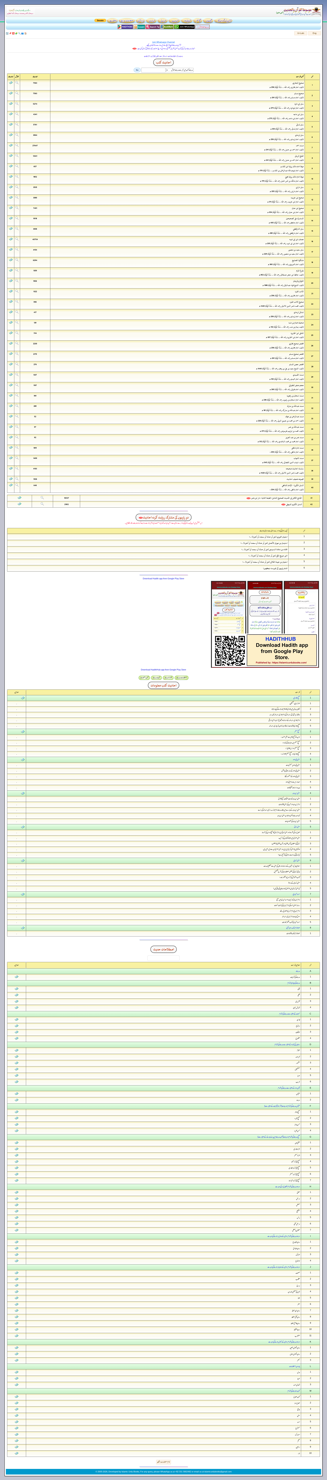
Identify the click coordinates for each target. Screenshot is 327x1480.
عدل (298, 1372)
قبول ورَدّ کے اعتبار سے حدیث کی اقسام (289, 1088)
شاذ (299, 1298)
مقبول (298, 1094)
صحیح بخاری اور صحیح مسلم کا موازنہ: (290, 754)
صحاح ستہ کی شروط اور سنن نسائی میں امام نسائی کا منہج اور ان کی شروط (281, 832)
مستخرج (297, 1428)
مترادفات (147, 56)
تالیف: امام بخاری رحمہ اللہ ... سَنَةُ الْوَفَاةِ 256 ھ (286, 87)
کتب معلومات (144, 678)
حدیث (298, 971)
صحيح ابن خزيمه (297, 198)
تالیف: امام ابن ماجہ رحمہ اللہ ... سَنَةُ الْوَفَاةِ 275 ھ (285, 118)
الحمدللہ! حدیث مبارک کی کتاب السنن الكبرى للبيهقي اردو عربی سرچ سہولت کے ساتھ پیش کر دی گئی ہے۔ (166, 49)
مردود (298, 1100)
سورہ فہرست (163, 56)
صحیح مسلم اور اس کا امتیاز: (292, 748)
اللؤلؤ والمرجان (298, 281)
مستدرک (297, 1435)
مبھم (298, 1360)
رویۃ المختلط (297, 1330)
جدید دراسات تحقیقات (293, 788)
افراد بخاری (297, 1149)
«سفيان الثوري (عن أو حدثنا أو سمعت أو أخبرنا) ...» (268, 537)
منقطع (298, 1211)
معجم (298, 1441)
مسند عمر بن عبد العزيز (295, 437)
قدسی (298, 1020)
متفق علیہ (297, 1143)
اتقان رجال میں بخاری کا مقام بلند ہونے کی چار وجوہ (285, 709)
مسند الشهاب (299, 458)
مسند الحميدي (298, 375)
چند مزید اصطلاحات (294, 1366)
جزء (299, 1454)
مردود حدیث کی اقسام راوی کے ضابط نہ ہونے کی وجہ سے (283, 1267)
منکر (298, 1305)
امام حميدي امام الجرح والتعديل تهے (290, 911)
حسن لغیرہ (297, 1131)
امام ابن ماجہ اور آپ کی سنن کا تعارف (289, 804)
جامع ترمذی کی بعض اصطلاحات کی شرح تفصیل (287, 872)
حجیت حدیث (156, 678)
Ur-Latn (300, 33)
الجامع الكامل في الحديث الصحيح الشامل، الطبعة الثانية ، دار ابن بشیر (276, 498)
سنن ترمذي (299, 135)
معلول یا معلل (296, 1230)
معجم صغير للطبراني (296, 385)
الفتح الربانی (299, 156)
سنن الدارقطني (298, 229)
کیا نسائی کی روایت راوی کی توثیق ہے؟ (289, 855)
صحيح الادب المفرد (297, 302)
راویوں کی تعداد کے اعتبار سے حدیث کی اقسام (287, 1045)
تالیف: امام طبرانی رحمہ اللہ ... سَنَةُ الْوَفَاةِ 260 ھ (287, 389)
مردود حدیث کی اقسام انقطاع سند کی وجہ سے (287, 1187)
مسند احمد (300, 146)
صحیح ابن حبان (298, 208)
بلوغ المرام (300, 271)
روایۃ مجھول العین (295, 1348)
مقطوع (298, 1039)
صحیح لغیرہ (297, 1118)
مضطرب (297, 1336)
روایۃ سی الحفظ (296, 1311)
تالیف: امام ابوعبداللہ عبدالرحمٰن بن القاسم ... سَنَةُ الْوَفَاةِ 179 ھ (281, 170)
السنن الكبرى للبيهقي (294, 504)
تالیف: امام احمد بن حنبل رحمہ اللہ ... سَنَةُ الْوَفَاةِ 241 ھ (284, 150)
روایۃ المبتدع (296, 1242)
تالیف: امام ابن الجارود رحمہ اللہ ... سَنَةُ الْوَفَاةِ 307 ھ (285, 337)
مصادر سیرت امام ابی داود (293, 782)
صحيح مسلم (299, 93)
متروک (298, 1255)
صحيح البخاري (298, 83)
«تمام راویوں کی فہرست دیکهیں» (275, 568)
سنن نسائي (300, 125)
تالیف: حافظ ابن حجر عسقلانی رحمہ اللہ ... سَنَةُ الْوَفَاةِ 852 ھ (281, 275)
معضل (298, 1205)
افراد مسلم (297, 1156)
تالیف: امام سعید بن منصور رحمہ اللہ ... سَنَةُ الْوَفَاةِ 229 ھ (283, 254)
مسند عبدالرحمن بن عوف (294, 416)
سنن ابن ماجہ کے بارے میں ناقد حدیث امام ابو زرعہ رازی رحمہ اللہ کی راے (279, 810)
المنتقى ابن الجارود (297, 333)
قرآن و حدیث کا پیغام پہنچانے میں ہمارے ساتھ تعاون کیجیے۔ (163, 45)
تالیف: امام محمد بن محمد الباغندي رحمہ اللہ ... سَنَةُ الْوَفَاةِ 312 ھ (281, 441)
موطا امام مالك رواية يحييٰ (294, 177)
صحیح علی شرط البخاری (294, 1168)
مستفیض (297, 1069)
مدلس (298, 1218)
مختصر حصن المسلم (296, 364)
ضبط (298, 1379)
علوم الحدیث (168, 678)
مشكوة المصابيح (298, 260)
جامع (298, 1409)
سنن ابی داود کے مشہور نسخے (292, 776)
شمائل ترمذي (299, 312)
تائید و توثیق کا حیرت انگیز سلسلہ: (290, 737)
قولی (299, 989)
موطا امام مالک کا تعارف (293, 933)
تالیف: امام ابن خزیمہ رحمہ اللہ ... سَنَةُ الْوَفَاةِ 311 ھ (285, 202)
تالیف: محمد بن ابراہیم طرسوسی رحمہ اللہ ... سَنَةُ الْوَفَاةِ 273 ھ (282, 431)
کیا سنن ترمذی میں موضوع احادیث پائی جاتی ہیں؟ (286, 889)
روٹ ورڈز (180, 56)
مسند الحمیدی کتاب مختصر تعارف (291, 922)
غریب (298, 1082)
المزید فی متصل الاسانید (294, 1292)
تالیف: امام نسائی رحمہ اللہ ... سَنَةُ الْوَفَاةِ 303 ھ (287, 129)
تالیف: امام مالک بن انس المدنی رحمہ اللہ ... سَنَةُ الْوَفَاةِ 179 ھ (282, 181)
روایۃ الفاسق (296, 1249)
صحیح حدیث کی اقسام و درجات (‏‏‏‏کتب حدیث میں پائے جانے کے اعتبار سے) (279, 1137)
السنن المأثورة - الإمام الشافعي (293, 485)
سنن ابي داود (299, 104)
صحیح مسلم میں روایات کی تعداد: (291, 743)
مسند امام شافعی (297, 448)
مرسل (298, 1199)
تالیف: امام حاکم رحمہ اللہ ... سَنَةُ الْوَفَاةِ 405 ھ (286, 223)
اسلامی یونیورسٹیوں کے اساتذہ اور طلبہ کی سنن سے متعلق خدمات (282, 866)
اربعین (298, 1447)
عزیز (298, 1076)
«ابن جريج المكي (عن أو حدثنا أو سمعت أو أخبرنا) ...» (268, 556)
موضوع (297, 1261)
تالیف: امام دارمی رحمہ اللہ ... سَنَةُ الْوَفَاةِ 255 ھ (287, 191)
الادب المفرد (299, 291)
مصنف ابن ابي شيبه (296, 239)
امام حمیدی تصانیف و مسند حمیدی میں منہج (288, 900)
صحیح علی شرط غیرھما (294, 1181)
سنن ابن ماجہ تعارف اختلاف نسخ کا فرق (289, 799)
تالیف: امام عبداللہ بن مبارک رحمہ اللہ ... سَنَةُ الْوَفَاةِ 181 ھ (283, 410)
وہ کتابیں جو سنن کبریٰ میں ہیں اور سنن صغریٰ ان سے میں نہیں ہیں (281, 849)
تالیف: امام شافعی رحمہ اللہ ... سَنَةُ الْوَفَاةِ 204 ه (287, 452)
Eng (314, 33)
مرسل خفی (297, 1224)
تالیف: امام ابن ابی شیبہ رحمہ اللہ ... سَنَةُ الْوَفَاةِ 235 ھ (284, 243)
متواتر (298, 1051)
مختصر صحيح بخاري (296, 344)
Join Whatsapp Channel (163, 42)
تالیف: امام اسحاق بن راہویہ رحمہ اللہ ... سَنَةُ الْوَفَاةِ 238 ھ (283, 400)
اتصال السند (296, 1385)
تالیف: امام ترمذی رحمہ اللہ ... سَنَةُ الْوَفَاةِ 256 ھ (286, 139)
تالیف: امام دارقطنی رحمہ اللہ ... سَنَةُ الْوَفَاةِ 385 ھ (286, 233)
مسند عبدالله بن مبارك (295, 406)
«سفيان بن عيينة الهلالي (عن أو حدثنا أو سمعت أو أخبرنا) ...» (265, 562)
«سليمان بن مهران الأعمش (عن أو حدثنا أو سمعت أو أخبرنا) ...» (264, 543)
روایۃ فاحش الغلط (295, 1323)
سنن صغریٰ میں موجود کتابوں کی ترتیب (289, 838)
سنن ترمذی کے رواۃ (294, 883)
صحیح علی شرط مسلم (295, 1174)
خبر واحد (298, 1057)
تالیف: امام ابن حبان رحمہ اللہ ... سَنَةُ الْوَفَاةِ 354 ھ (285, 212)
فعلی (299, 995)
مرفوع (298, 1026)
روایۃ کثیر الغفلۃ (296, 1317)
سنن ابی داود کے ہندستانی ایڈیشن (290, 771)
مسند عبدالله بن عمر (296, 427)
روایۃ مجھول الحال (295, 1354)
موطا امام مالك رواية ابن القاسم (292, 166)
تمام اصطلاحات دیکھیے (163, 1462)
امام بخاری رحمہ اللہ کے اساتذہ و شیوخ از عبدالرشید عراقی (284, 720)
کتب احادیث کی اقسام (293, 1391)
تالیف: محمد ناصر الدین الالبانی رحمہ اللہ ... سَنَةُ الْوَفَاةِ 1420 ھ (281, 306)
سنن (298, 1416)
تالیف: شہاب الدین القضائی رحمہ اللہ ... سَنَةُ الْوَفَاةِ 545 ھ (283, 462)
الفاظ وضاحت (172, 56)
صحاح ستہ (297, 1403)
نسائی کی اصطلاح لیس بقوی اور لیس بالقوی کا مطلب (286, 844)
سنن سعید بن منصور (296, 250)
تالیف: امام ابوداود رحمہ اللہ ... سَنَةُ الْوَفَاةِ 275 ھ (286, 108)
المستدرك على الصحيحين (295, 218)
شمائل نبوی (296, 1008)
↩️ (7, 33)
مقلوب (298, 1279)
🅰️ (13, 33)
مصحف (298, 1273)
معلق (298, 1193)
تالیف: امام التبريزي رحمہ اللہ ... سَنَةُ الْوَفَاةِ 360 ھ (286, 264)
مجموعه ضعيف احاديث (295, 479)
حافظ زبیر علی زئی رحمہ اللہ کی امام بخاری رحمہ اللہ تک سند (285, 715)
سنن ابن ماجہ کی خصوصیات (292, 821)
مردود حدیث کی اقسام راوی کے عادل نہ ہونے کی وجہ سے (283, 1236)
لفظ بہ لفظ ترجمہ (155, 56)
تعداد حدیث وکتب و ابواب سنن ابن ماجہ (288, 816)
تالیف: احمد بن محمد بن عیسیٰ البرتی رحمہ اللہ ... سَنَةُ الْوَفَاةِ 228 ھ (280, 421)
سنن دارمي (300, 187)
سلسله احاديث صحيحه (295, 469)
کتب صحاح (297, 1397)
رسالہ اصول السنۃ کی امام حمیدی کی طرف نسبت (287, 905)
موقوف (298, 1032)
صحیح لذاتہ (297, 1112)
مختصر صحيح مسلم (296, 354)
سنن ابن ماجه (298, 114)
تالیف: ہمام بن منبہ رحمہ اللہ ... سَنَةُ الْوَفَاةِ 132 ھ (286, 327)
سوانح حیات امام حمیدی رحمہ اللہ (291, 917)
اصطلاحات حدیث (181, 678)
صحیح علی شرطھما (295, 1162)
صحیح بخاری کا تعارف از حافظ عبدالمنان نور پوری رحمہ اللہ (284, 726)
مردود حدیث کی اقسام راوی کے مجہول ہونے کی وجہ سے (284, 1342)
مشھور (298, 1063)
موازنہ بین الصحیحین (295, 703)
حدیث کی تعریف (295, 977)
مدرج (298, 1286)
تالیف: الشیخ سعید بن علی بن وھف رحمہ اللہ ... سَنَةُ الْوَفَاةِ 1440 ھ (280, 369)
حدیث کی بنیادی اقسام (293, 983)
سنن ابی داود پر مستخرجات (293, 765)
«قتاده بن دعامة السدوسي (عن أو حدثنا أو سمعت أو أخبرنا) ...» (264, 549)
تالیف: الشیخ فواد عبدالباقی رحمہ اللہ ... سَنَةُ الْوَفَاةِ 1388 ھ (283, 285)
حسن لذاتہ (297, 1125)
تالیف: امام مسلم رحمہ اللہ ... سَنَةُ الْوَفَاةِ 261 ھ (287, 97)
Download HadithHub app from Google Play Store (163, 670)
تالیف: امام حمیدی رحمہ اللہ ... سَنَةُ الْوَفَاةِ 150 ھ (286, 379)
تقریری (297, 1002)
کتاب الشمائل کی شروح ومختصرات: (289, 877)
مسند (298, 1422)
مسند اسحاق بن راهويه (295, 396)
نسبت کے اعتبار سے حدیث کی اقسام (289, 1014)
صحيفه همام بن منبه (296, 323)
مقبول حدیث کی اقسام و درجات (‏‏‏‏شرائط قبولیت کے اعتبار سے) (282, 1106)
